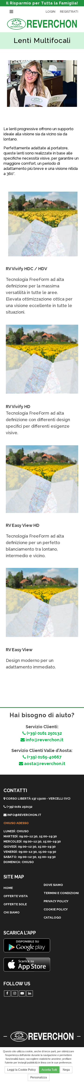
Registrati (69, 11)
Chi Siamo (12, 912)
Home (8, 888)
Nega (66, 1069)
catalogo (52, 917)
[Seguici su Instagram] (14, 993)
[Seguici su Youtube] (22, 993)
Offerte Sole (15, 904)
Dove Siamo (53, 885)
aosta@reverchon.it (44, 763)
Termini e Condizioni (61, 893)
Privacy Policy (56, 901)
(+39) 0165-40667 (43, 757)
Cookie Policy (56, 909)
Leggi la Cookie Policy (21, 1069)
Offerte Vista (16, 896)
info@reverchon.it (44, 739)
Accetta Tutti (49, 1069)
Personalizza (38, 1077)
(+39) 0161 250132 (44, 733)
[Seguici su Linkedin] (29, 993)
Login (50, 11)
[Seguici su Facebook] (7, 993)
